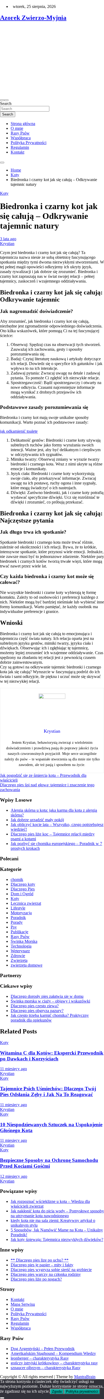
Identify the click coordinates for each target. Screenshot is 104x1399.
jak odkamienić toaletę (19, 431)
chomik (17, 879)
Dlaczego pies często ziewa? (35, 1006)
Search (5, 103)
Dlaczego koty (23, 884)
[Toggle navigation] (2, 100)
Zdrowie (18, 955)
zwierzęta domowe (26, 965)
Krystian (7, 243)
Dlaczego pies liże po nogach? (36, 1279)
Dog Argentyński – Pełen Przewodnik (43, 1348)
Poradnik (18, 917)
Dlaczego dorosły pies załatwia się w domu (47, 996)
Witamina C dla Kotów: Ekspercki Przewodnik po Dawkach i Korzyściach (51, 1055)
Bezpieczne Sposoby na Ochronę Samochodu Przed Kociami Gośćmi (49, 1163)
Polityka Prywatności (28, 142)
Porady (17, 922)
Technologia (21, 946)
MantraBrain (84, 1376)
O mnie (17, 128)
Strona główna (23, 123)
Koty (4, 193)
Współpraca (21, 138)
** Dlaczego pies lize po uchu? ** (40, 1260)
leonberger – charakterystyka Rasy (40, 1358)
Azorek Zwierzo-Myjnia (33, 17)
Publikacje (19, 932)
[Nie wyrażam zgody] (2, 1398)
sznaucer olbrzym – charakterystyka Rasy (46, 1367)
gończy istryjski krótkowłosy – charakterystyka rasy (54, 1363)
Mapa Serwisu (23, 1304)
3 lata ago (8, 239)
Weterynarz (20, 951)
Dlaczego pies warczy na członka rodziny (46, 1274)
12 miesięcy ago (13, 1176)
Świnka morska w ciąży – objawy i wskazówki (50, 1001)
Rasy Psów (20, 133)
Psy (14, 927)
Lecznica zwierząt (26, 903)
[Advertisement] (52, 60)
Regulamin (20, 147)
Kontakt (17, 152)
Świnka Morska (24, 941)
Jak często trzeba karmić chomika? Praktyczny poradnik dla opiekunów (50, 1017)
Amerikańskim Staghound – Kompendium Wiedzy (53, 1353)
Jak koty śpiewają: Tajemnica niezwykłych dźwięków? (57, 1239)
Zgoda (57, 1391)
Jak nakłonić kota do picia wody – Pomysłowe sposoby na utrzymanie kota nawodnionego (57, 1213)
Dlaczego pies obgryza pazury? (37, 1010)
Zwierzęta (19, 960)
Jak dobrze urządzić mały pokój (37, 820)
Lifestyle (18, 908)
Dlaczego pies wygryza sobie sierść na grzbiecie (51, 1269)
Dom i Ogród (22, 894)
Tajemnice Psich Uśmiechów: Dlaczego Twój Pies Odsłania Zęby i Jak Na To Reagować (48, 1091)
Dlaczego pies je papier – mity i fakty (42, 1265)
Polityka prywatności (82, 1391)
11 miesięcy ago (13, 1068)
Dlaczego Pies (23, 889)
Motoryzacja (21, 913)
